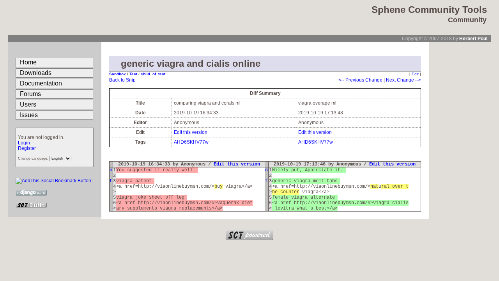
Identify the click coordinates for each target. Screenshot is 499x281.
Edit (415, 74)
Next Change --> (403, 80)
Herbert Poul (473, 38)
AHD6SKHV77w (191, 142)
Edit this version (190, 132)
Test (133, 74)
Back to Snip (122, 80)
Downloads (35, 72)
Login (24, 143)
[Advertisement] (460, 159)
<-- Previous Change (360, 80)
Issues (29, 115)
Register (27, 148)
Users (28, 104)
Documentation (41, 83)
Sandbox (118, 74)
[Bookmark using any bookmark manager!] (53, 180)
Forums (30, 94)
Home (28, 62)
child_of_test (153, 74)
